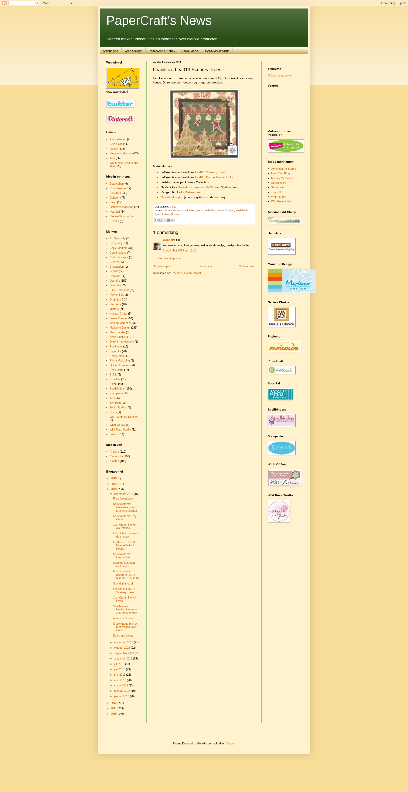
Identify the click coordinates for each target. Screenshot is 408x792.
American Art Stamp (283, 168)
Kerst (200, 210)
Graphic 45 (116, 299)
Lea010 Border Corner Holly (214, 177)
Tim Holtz (176, 214)
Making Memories (121, 323)
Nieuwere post (162, 266)
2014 (114, 484)
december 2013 (124, 494)
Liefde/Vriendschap (121, 207)
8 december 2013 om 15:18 (179, 250)
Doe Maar (116, 285)
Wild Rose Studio (120, 429)
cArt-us (168, 210)
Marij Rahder (117, 332)
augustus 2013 (123, 658)
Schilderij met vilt (123, 583)
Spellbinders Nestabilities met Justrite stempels (125, 609)
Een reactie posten (169, 258)
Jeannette (169, 239)
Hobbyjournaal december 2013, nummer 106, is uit (126, 575)
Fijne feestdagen (123, 498)
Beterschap (117, 183)
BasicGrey (116, 243)
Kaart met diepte (123, 635)
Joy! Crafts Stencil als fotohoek (124, 526)
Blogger (230, 743)
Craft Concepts (119, 257)
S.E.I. (113, 374)
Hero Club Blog (280, 173)
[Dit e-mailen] (156, 220)
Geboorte (115, 197)
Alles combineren (123, 618)
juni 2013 (120, 669)
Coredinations (118, 252)
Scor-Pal (115, 379)
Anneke (114, 451)
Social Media (190, 50)
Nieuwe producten (121, 153)
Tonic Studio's (118, 407)
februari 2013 (122, 690)
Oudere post (246, 266)
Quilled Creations (120, 365)
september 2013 (124, 653)
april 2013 (120, 680)
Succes (114, 221)
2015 (114, 478)
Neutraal (115, 211)
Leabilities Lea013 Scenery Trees (124, 590)
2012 (114, 702)
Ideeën (191, 210)
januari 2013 (122, 696)
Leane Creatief (225, 210)
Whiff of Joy (278, 196)
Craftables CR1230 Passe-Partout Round (124, 545)
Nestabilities (242, 210)
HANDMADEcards (217, 50)
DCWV (114, 271)
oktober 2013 (122, 647)
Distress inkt (193, 192)
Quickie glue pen (172, 197)
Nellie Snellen (118, 337)
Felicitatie (116, 193)
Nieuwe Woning (119, 216)
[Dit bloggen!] (161, 220)
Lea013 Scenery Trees (210, 172)
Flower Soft (117, 294)
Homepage (205, 266)
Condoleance (118, 188)
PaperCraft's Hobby (162, 50)
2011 (114, 708)
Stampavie (116, 393)
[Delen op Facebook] (169, 220)
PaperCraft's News (159, 20)
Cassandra (179, 210)
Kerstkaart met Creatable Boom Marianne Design (125, 507)
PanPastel (116, 346)
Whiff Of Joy (117, 424)
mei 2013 (120, 674)
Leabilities (210, 210)
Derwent (115, 276)
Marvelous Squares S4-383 (196, 187)
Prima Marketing (120, 360)
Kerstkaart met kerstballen (122, 555)
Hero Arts (115, 304)
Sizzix (113, 383)
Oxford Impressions (122, 341)
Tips (112, 158)
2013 (114, 489)
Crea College (133, 50)
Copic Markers (119, 248)
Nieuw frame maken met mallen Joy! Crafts (125, 627)
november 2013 (124, 642)
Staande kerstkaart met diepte (124, 564)
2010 (114, 713)
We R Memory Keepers (124, 416)
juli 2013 (119, 664)
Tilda (113, 398)
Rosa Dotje (116, 369)
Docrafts (115, 280)
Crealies (115, 262)
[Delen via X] (165, 220)
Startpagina (110, 50)
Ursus (113, 412)
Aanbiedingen (118, 139)
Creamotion (117, 266)
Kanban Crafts (118, 313)
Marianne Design (120, 327)
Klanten (114, 461)
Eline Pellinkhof (119, 290)
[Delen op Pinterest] (173, 220)
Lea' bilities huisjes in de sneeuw (126, 535)
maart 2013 (121, 685)
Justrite (114, 309)
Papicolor (115, 351)
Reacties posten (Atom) (186, 273)
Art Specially (117, 238)
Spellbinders (162, 214)
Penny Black (117, 355)
